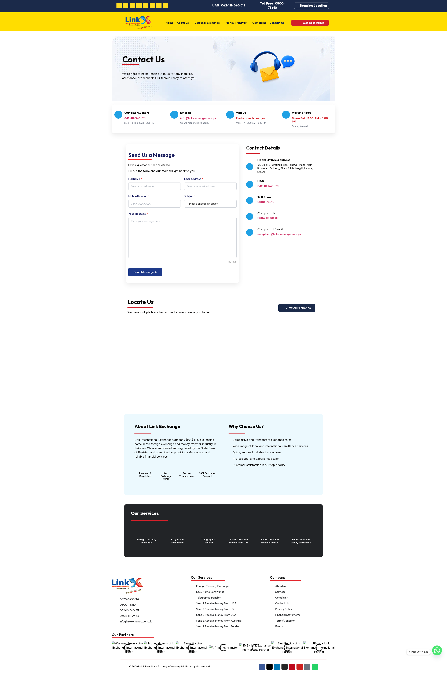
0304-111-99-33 (268, 218)
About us (183, 22)
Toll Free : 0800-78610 (272, 5)
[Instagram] (139, 5)
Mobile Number (138, 196)
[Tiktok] (159, 5)
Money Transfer (236, 22)
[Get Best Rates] (298, 23)
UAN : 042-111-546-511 (228, 5)
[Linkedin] (132, 5)
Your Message (138, 214)
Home (170, 22)
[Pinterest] (145, 5)
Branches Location (313, 5)
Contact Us (276, 22)
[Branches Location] (298, 6)
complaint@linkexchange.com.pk (279, 234)
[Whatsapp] (165, 5)
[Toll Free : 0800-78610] (253, 6)
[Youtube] (152, 5)
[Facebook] (119, 5)
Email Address (193, 179)
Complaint (259, 22)
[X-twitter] (269, 667)
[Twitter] (125, 5)
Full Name (135, 179)
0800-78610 (265, 202)
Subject (190, 196)
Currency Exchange (207, 22)
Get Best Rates (313, 23)
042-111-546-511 (268, 186)
